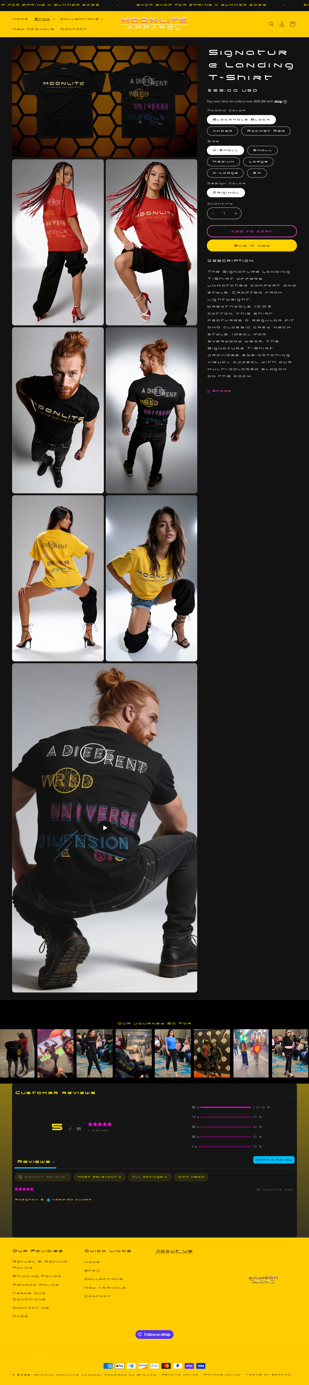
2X (257, 173)
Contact (97, 1296)
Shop (92, 1270)
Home (92, 1262)
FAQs (20, 1316)
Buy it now (252, 245)
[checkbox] (191, 1177)
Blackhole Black (241, 119)
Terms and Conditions (29, 1296)
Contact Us (30, 1307)
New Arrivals (105, 1287)
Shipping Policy (37, 1276)
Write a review (274, 1160)
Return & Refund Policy (40, 1264)
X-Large (225, 173)
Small (263, 150)
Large (258, 162)
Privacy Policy (35, 1285)
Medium (223, 162)
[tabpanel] (154, 1204)
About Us (174, 1251)
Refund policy (179, 1374)
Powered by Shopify (130, 1375)
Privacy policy (222, 1374)
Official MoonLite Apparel (68, 1375)
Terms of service (268, 1374)
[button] (43, 19)
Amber (222, 131)
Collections (103, 1279)
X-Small (225, 150)
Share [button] (222, 391)
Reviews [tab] (35, 1162)
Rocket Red (265, 131)
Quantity (220, 204)
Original (226, 192)
